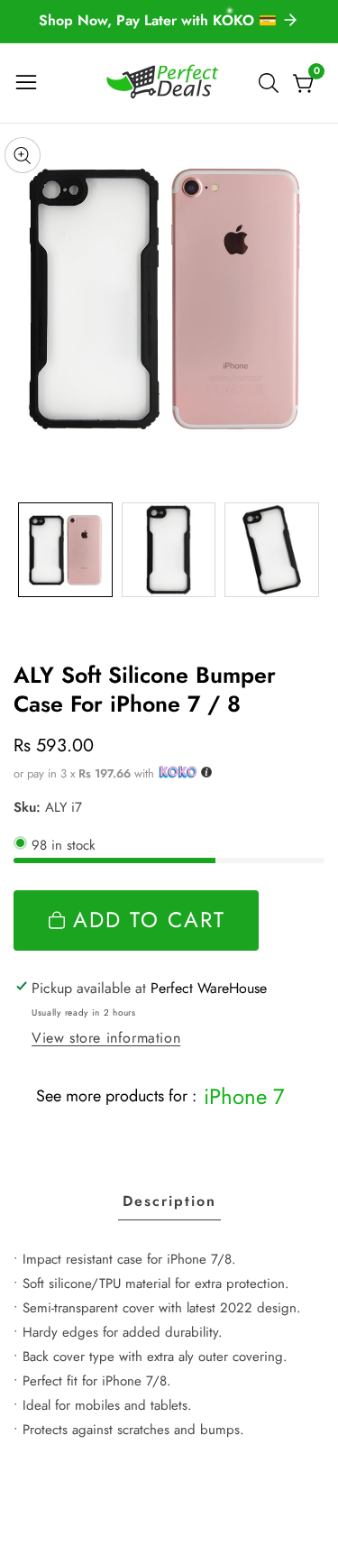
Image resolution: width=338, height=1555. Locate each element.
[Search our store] (272, 83)
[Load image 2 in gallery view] (169, 549)
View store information (106, 1037)
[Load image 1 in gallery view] (65, 549)
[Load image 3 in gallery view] (271, 549)
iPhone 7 (244, 1096)
